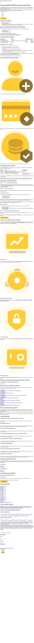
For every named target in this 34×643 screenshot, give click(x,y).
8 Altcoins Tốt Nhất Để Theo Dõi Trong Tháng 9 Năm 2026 (21, 507)
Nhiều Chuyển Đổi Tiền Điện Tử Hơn (5, 502)
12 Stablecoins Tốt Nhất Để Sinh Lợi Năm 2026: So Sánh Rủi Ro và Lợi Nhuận (15, 508)
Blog (27, 523)
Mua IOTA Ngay (3, 18)
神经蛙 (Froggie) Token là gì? (4, 506)
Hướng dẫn (21, 523)
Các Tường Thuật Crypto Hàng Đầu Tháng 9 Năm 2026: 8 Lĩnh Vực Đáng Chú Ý (20, 506)
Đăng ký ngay (2, 383)
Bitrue (30, 7)
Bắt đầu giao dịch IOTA (4, 217)
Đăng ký (4, 253)
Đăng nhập (1, 253)
